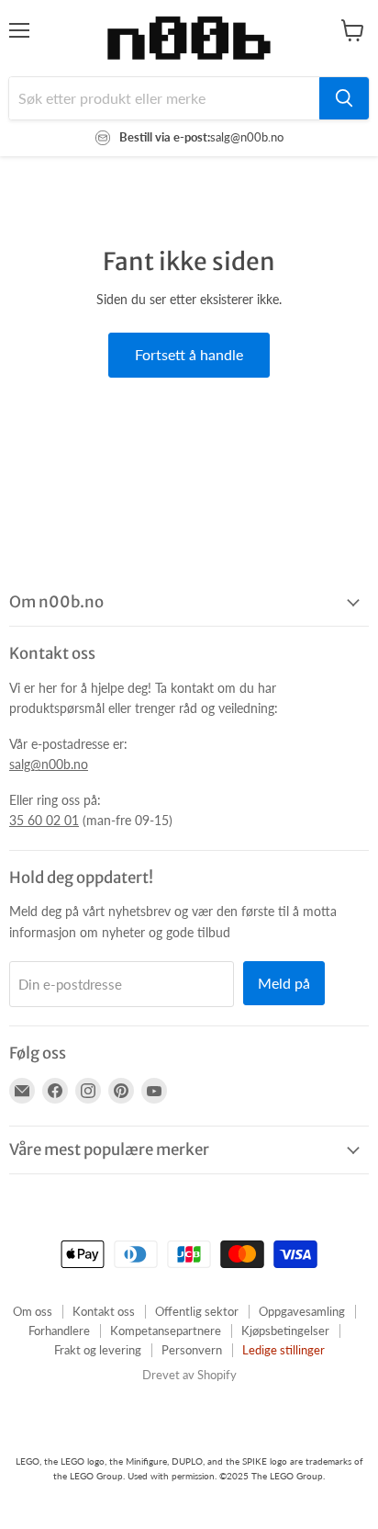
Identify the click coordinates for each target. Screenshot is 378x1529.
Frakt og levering (97, 1349)
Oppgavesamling (302, 1311)
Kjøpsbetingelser (285, 1330)
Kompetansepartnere (165, 1330)
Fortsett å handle (189, 354)
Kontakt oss (103, 1311)
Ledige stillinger (283, 1349)
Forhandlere (59, 1330)
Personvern (191, 1349)
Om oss (32, 1311)
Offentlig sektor (197, 1311)
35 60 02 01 (44, 820)
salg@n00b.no (48, 764)
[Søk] (344, 98)
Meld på (284, 982)
